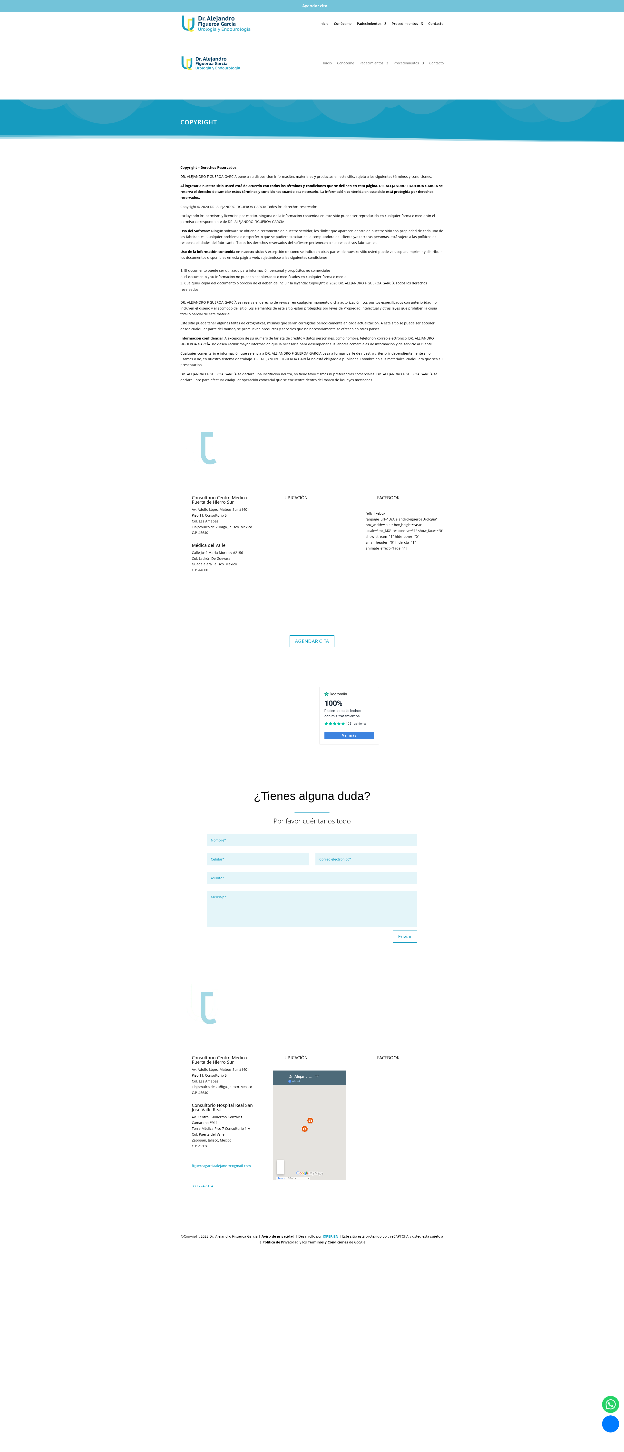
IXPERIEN (330, 1236)
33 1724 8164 (202, 1185)
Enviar (405, 936)
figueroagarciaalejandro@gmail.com (221, 1165)
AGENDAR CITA (312, 641)
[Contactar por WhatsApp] (610, 1404)
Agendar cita (314, 6)
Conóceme (342, 23)
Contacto (436, 23)
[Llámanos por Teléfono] (610, 1423)
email (197, 582)
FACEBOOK (388, 1058)
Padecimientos (369, 23)
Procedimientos (405, 23)
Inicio (324, 23)
